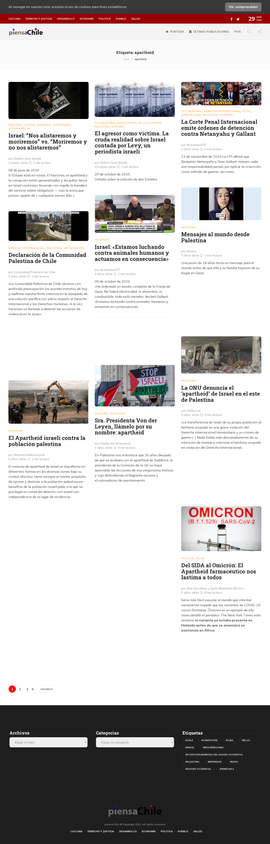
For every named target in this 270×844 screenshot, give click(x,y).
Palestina (102, 126)
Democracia (126, 122)
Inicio (126, 59)
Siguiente (46, 689)
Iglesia (29, 124)
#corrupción (209, 740)
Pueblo (121, 18)
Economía (87, 18)
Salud (135, 18)
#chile (189, 740)
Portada (177, 31)
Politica (105, 18)
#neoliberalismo (213, 747)
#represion (214, 761)
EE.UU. (246, 111)
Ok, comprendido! (243, 7)
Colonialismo (105, 122)
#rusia (234, 761)
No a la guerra (149, 122)
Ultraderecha (19, 128)
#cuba (230, 740)
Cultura (14, 18)
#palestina (192, 761)
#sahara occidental (198, 769)
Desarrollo (66, 18)
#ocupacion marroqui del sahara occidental (214, 754)
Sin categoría (74, 248)
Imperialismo (191, 115)
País (237, 31)
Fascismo (15, 124)
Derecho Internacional (222, 111)
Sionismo (43, 124)
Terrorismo (62, 124)
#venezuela (227, 769)
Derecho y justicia (39, 18)
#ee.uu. (246, 740)
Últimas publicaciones (211, 31)
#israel (189, 747)
